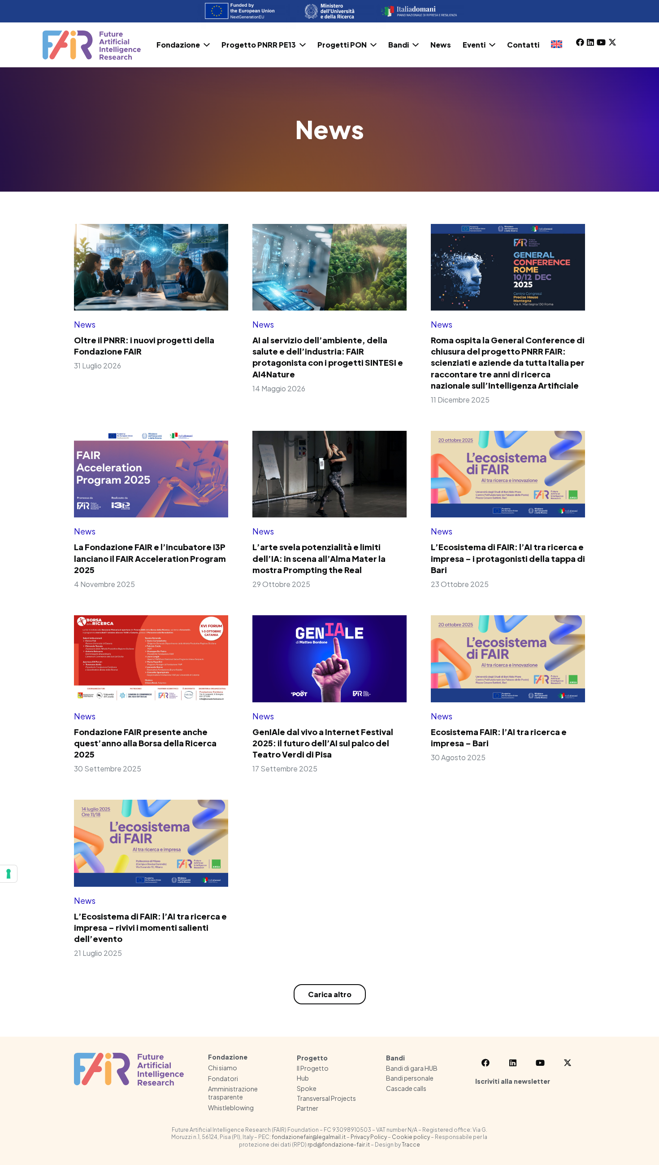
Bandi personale (410, 1078)
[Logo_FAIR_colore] (92, 45)
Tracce (411, 1144)
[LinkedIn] (590, 42)
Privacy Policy (369, 1137)
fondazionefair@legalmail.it (309, 1137)
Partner (307, 1108)
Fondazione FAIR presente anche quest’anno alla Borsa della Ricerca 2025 (145, 743)
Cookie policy (411, 1137)
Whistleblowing (231, 1108)
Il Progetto (313, 1068)
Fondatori (223, 1078)
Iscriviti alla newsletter (512, 1081)
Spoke (306, 1088)
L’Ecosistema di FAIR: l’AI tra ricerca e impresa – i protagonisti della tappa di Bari (508, 558)
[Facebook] (580, 42)
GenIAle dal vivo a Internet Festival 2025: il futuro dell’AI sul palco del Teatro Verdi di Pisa (322, 743)
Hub (303, 1078)
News (84, 324)
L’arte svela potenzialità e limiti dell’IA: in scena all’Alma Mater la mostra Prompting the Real (319, 558)
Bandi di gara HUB (412, 1068)
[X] (612, 42)
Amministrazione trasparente (233, 1093)
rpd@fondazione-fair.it (339, 1144)
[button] (207, 45)
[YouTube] (601, 42)
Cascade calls (406, 1088)
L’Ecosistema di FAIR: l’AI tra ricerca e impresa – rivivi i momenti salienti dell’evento (150, 927)
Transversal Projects (326, 1098)
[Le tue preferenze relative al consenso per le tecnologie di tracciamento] (8, 873)
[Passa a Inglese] (558, 44)
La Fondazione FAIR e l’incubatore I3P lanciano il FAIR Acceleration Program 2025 (150, 558)
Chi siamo (222, 1068)
